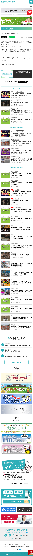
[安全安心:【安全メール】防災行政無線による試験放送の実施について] (5, 246)
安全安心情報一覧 (16, 362)
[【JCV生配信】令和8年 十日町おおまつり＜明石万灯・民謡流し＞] (5, 192)
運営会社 (13, 546)
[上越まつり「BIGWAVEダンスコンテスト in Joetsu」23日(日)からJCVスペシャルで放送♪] (5, 326)
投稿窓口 (17, 535)
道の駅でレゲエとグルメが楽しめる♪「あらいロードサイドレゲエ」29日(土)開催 (21, 282)
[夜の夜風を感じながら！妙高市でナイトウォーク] (5, 201)
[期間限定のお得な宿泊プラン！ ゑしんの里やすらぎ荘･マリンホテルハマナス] (5, 291)
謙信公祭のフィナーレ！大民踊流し (21, 255)
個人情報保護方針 (20, 546)
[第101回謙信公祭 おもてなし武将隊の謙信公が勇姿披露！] (5, 264)
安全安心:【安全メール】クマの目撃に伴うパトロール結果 (21, 174)
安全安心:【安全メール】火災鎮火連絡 (21, 300)
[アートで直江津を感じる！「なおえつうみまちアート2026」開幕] (5, 273)
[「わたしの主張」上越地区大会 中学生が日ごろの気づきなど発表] (5, 318)
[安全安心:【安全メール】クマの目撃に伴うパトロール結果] (5, 174)
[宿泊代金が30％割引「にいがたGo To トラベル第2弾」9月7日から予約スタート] (5, 228)
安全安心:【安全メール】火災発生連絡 (21, 309)
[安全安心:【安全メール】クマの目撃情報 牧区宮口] (5, 183)
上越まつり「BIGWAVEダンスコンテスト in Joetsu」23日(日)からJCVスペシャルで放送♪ (21, 327)
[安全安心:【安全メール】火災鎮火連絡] (5, 300)
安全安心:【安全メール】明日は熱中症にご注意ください (21, 219)
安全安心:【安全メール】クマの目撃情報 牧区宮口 (21, 183)
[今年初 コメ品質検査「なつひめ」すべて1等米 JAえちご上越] (5, 237)
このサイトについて (7, 544)
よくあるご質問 (25, 544)
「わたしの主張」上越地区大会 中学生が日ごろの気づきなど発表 (21, 318)
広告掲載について (18, 538)
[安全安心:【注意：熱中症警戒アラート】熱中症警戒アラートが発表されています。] (5, 210)
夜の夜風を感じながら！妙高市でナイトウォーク (21, 201)
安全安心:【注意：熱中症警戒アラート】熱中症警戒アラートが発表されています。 (21, 210)
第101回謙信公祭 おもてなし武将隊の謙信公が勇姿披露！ (21, 264)
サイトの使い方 (16, 544)
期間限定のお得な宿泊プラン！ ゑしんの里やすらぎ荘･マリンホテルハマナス (21, 291)
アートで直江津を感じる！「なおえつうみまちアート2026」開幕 (21, 273)
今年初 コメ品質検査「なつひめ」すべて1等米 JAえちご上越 (21, 237)
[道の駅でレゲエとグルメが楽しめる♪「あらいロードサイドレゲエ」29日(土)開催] (5, 282)
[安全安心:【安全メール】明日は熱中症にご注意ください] (5, 219)
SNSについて (6, 546)
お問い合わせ (26, 535)
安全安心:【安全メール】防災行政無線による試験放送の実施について (21, 246)
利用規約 (28, 546)
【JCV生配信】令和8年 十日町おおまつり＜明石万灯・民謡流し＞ (21, 192)
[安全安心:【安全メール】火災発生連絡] (5, 309)
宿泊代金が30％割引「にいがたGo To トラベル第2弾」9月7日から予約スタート (21, 228)
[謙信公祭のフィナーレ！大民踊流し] (5, 255)
